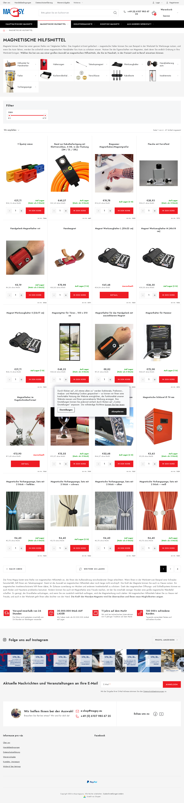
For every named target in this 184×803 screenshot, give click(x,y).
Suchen (115, 13)
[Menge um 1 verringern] (9, 211)
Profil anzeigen (165, 640)
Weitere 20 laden (94, 569)
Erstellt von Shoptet (94, 796)
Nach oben (15, 569)
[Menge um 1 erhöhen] (21, 211)
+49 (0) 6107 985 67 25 (138, 12)
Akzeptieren (117, 411)
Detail (114, 295)
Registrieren (174, 2)
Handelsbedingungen (23, 2)
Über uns (6, 2)
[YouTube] (161, 714)
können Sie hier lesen (115, 404)
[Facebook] (155, 714)
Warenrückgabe (63, 2)
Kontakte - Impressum (11, 761)
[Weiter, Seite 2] (170, 569)
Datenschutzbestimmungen (153, 691)
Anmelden (172, 684)
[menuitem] (20, 24)
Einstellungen (66, 409)
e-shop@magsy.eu (91, 711)
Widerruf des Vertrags (12, 766)
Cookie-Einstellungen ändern (113, 794)
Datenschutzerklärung (44, 2)
